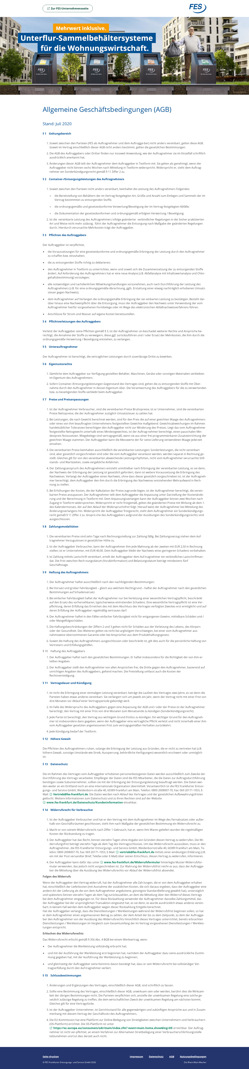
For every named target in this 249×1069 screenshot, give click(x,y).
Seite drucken (51, 1056)
